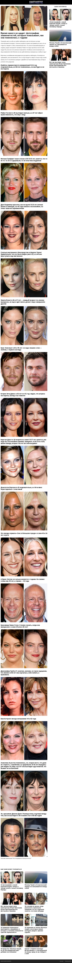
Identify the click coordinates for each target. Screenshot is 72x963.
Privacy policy (68, 961)
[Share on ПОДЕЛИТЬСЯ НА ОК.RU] (27, 863)
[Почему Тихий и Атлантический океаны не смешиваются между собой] (36, 877)
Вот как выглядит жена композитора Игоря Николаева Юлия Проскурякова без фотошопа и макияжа (11, 908)
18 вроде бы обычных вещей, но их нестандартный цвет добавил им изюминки (11, 950)
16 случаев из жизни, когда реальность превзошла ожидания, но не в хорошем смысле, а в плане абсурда (34, 908)
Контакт (61, 961)
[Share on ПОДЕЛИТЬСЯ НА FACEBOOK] (20, 863)
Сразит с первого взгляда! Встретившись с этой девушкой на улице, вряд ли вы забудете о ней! (36, 951)
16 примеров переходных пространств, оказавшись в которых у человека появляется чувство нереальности (12, 930)
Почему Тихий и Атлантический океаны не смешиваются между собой (36, 886)
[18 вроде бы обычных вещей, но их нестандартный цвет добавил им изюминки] (12, 941)
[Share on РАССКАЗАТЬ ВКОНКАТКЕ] (23, 863)
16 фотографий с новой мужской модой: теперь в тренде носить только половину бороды (12, 887)
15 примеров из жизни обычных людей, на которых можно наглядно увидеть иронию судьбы (36, 930)
